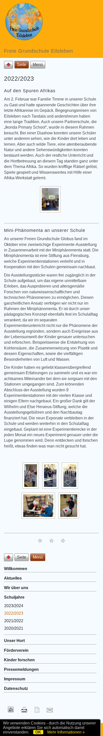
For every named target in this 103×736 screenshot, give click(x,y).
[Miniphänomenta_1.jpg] (31, 488)
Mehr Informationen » (66, 732)
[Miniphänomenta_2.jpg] (51, 488)
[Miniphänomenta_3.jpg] (71, 488)
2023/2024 (13, 606)
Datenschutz (16, 688)
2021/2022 (13, 621)
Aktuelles (13, 578)
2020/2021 (13, 628)
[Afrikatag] (51, 212)
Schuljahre (14, 597)
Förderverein (16, 650)
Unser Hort (14, 640)
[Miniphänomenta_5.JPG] (70, 518)
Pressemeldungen (21, 669)
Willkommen (15, 569)
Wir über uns (16, 588)
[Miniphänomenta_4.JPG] (40, 518)
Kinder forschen (19, 660)
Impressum (14, 679)
